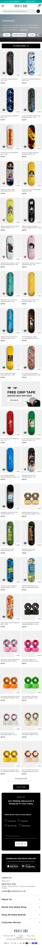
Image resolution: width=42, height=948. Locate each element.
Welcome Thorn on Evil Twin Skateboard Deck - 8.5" (30, 300)
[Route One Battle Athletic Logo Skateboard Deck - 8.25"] (31, 100)
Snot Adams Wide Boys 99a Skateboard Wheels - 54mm (30, 733)
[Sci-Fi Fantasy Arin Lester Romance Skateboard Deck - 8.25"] (31, 321)
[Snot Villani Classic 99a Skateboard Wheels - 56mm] (31, 644)
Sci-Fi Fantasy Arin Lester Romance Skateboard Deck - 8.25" (30, 337)
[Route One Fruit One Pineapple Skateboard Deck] (31, 174)
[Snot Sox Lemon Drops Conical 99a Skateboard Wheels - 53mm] (10, 754)
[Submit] (38, 11)
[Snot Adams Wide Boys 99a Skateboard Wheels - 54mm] (31, 717)
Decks (7, 35)
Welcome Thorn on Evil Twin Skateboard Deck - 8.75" (9, 300)
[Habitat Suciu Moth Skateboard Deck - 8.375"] (10, 607)
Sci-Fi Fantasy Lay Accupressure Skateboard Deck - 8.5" (31, 439)
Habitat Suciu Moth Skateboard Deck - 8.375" (10, 623)
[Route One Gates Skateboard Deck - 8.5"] (10, 63)
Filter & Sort (19, 46)
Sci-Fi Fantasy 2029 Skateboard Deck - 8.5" (10, 439)
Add (18, 75)
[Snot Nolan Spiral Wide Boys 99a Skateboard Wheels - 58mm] (10, 644)
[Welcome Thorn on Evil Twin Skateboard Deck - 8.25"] (10, 321)
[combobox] (21, 11)
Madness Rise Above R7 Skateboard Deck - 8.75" (29, 476)
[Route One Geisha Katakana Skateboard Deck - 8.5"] (31, 137)
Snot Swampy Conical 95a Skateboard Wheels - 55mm (30, 697)
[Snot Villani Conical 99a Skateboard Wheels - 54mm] (10, 717)
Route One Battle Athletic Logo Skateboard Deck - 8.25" (31, 116)
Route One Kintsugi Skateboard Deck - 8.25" (31, 79)
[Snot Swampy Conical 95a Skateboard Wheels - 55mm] (31, 680)
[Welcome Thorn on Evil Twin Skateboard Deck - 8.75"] (10, 284)
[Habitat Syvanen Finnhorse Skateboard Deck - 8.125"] (10, 570)
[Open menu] (3, 6)
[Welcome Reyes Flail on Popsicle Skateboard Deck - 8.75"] (10, 210)
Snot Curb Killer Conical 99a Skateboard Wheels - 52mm (30, 770)
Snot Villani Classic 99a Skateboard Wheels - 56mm (30, 660)
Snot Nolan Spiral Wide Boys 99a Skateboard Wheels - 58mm (10, 660)
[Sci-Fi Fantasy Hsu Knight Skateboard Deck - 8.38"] (10, 358)
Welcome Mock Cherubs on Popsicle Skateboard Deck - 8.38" (31, 226)
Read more (24, 29)
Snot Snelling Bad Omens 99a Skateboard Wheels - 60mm (30, 623)
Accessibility (19, 937)
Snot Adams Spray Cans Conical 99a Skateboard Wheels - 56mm (10, 697)
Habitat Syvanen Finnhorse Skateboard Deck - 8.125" (9, 586)
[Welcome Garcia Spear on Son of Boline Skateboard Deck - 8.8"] (10, 247)
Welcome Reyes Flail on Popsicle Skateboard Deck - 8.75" (10, 226)
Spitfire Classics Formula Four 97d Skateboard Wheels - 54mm (31, 513)
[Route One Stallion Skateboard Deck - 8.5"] (10, 100)
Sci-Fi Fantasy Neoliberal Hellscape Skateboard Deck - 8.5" (10, 476)
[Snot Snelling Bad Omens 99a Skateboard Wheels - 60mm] (31, 607)
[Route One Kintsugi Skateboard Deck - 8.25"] (31, 63)
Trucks (32, 35)
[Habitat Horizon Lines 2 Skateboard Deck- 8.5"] (10, 533)
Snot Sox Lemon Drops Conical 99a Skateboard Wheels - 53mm (10, 770)
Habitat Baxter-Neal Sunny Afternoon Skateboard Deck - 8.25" (30, 586)
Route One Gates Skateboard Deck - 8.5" (9, 79)
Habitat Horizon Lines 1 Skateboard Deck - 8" (28, 549)
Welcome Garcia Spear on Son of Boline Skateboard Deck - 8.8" (10, 263)
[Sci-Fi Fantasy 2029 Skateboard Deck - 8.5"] (10, 423)
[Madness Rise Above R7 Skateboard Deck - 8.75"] (31, 460)
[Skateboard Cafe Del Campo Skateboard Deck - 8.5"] (10, 496)
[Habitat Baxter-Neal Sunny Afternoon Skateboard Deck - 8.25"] (31, 570)
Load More (21, 787)
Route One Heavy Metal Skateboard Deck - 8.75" (8, 190)
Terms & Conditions (9, 936)
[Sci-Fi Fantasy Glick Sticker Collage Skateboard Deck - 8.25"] (31, 358)
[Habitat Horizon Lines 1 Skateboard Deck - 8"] (31, 533)
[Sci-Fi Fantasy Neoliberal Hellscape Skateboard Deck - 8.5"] (10, 460)
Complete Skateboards (19, 35)
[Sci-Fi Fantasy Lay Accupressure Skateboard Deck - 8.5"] (31, 423)
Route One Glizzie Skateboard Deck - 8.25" (9, 153)
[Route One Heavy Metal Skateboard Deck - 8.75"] (10, 174)
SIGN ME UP (21, 844)
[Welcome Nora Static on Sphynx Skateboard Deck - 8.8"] (31, 247)
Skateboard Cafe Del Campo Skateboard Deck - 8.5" (9, 513)
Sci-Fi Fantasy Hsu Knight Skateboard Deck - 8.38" (8, 374)
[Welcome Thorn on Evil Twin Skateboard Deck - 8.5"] (31, 284)
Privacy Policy (31, 936)
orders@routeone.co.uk (13, 891)
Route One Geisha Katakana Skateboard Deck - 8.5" (30, 153)
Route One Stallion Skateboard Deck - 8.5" (10, 116)
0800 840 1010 (9, 884)
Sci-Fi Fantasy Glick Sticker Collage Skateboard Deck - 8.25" (31, 374)
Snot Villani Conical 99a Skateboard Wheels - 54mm (9, 733)
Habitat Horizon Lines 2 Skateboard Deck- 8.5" (7, 549)
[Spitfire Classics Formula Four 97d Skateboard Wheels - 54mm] (31, 496)
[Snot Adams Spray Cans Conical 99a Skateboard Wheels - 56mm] (10, 680)
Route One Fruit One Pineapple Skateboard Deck (31, 190)
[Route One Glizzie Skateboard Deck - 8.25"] (10, 137)
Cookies (20, 936)
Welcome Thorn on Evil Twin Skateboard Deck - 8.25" (9, 337)
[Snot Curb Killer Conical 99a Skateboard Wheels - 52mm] (31, 754)
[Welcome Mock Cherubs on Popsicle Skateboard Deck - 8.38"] (31, 210)
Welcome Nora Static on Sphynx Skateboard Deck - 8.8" (31, 263)
